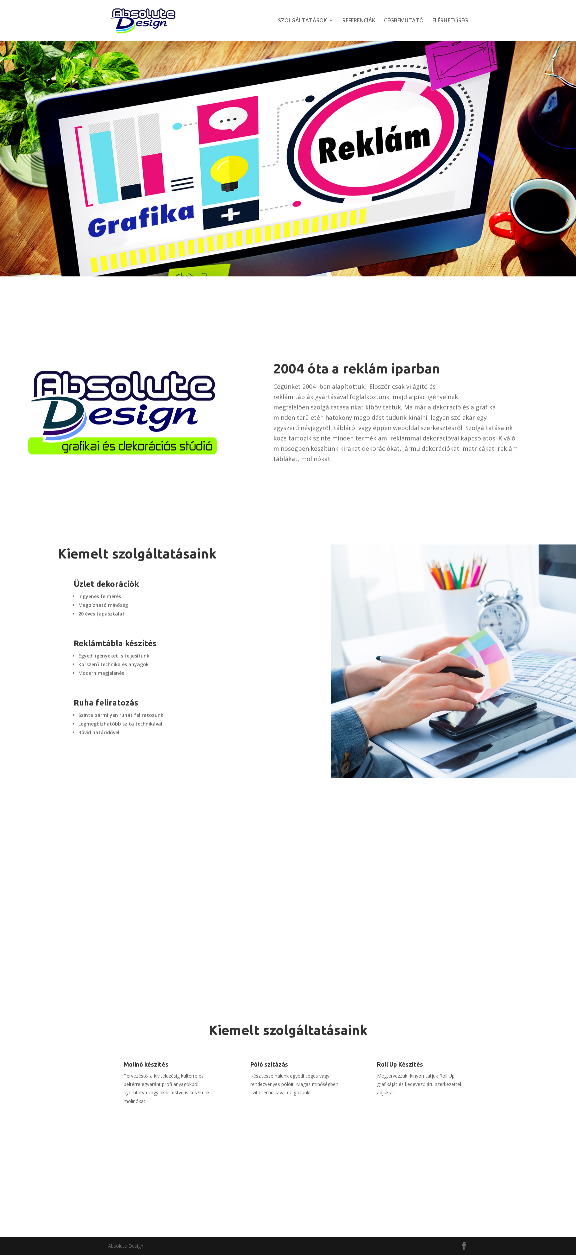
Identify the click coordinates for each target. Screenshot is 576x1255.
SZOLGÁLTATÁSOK (302, 21)
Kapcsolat (81, 767)
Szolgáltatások (135, 173)
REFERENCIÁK (358, 21)
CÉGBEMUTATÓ (404, 21)
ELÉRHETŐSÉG (450, 21)
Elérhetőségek (317, 1204)
